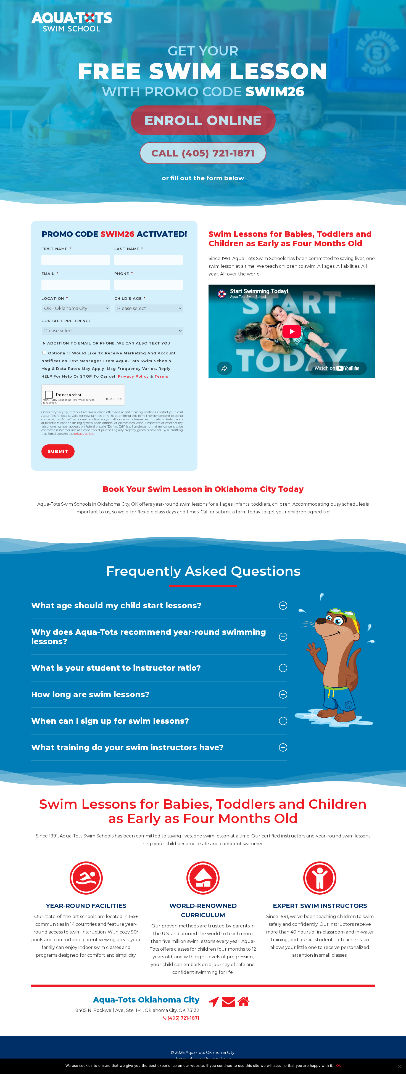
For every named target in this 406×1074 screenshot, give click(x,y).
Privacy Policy (133, 376)
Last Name (128, 248)
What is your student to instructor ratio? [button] (116, 668)
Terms (161, 376)
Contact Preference (66, 321)
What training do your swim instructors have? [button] (127, 747)
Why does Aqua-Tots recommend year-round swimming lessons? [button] (148, 636)
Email (49, 273)
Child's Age (130, 298)
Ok (338, 1065)
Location (54, 298)
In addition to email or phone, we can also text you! (106, 343)
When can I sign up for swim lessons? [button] (110, 721)
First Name (56, 248)
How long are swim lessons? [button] (90, 694)
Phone (123, 273)
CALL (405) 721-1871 (203, 153)
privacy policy (83, 434)
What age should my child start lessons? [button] (116, 605)
